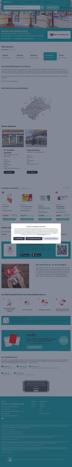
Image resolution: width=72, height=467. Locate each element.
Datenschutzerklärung (41, 234)
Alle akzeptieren (19, 238)
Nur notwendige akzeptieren (34, 238)
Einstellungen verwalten (51, 238)
